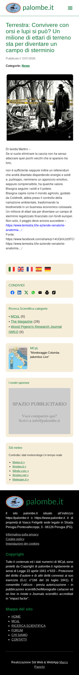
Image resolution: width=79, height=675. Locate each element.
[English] (22, 269)
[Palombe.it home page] (33, 8)
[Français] (31, 269)
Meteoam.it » (20, 479)
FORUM (17, 630)
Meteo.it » (18, 462)
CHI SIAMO (19, 635)
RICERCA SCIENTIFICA (29, 625)
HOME (16, 616)
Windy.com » (20, 470)
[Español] (40, 269)
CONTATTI (19, 639)
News (26, 65)
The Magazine (22, 321)
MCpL (15, 316)
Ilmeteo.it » (19, 466)
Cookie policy (15, 539)
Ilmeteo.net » (20, 475)
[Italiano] (13, 269)
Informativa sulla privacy (22, 534)
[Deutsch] (49, 269)
